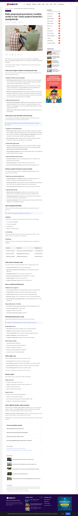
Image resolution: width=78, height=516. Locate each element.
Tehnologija (28, 4)
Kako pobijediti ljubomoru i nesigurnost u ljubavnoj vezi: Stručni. (24, 322)
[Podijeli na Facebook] (10, 54)
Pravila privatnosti (47, 505)
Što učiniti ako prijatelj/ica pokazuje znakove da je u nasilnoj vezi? (24, 440)
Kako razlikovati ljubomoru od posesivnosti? (24, 428)
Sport (47, 4)
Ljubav (43, 4)
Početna (6, 8)
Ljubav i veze (11, 8)
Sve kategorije (61, 4)
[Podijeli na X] (12, 54)
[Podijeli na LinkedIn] (18, 54)
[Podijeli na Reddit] (21, 54)
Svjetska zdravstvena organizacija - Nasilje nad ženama (16, 448)
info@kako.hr (27, 491)
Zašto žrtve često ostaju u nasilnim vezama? (24, 436)
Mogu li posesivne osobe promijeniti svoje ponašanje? (24, 432)
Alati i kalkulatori (47, 499)
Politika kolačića (47, 503)
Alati (55, 4)
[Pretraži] (71, 4)
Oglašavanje (46, 501)
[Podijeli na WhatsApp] (15, 54)
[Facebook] (76, 0)
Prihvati (67, 513)
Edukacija (34, 4)
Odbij (63, 513)
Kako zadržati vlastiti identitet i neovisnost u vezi (21, 213)
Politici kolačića (54, 513)
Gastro (51, 4)
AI (24, 4)
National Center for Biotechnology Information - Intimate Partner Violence (19, 450)
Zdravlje (39, 4)
